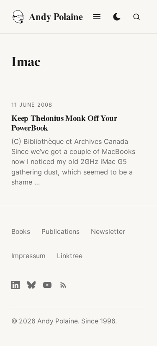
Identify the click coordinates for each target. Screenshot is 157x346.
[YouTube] (47, 285)
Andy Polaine (56, 16)
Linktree (69, 256)
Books (20, 232)
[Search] (136, 17)
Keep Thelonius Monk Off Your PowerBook (64, 122)
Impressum (28, 256)
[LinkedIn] (15, 285)
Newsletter (108, 232)
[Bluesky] (31, 285)
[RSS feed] (63, 285)
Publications (60, 232)
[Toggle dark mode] (117, 17)
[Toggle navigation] (97, 17)
